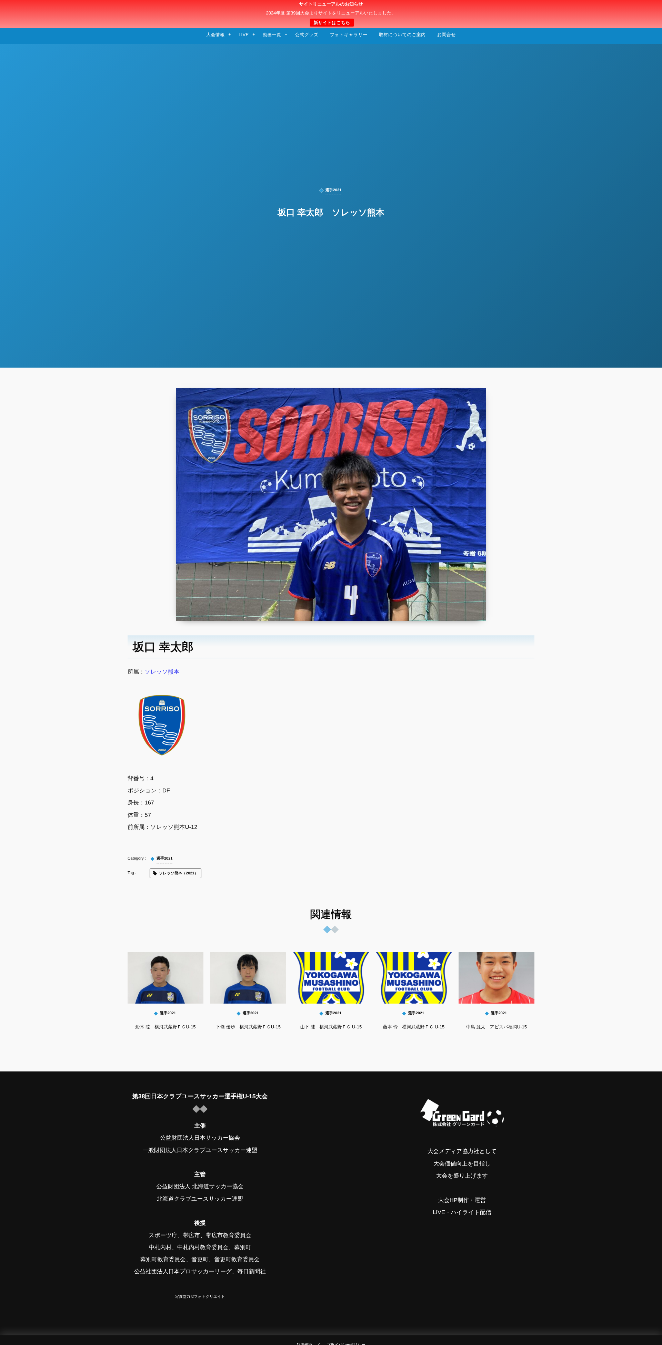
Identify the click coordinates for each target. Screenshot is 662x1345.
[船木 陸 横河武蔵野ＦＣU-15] (165, 978)
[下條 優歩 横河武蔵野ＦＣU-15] (248, 978)
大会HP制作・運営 (462, 1200)
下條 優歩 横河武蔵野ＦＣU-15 (248, 1026)
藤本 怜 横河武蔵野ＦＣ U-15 (413, 1026)
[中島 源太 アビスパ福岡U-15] (496, 978)
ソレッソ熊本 (162, 672)
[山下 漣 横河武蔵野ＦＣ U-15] (331, 978)
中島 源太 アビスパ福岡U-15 (496, 1026)
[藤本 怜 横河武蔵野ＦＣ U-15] (414, 978)
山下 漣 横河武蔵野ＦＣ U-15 (331, 1026)
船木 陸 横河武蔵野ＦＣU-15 (166, 1026)
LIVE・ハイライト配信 (462, 1212)
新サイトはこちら (331, 22)
